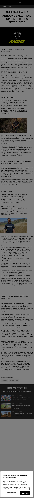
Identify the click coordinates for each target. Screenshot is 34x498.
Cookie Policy (26, 489)
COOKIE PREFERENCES (12, 492)
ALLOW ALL (25, 493)
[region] (16, 484)
